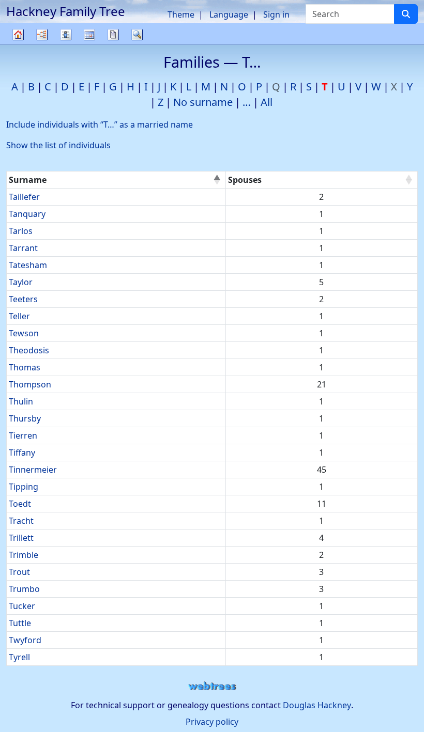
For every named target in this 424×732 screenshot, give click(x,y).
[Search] (406, 14)
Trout (19, 572)
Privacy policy (212, 721)
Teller (19, 316)
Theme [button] (181, 14)
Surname (28, 179)
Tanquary (27, 214)
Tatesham (28, 265)
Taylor (21, 282)
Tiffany (22, 452)
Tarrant (23, 248)
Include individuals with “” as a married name (99, 124)
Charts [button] (42, 34)
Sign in (276, 14)
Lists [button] (65, 34)
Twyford (25, 640)
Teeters (23, 299)
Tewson (24, 333)
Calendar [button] (89, 34)
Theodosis (29, 350)
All (266, 102)
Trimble (23, 554)
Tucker (22, 606)
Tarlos (21, 231)
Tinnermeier (33, 469)
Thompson (30, 384)
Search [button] (137, 34)
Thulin (21, 401)
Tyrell (19, 657)
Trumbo (24, 589)
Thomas (24, 367)
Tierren (23, 435)
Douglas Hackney (317, 705)
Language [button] (228, 14)
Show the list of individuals (58, 145)
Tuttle (20, 623)
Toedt (20, 503)
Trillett (21, 537)
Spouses (245, 179)
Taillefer (24, 197)
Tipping (23, 486)
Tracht (21, 520)
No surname (203, 102)
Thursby (25, 418)
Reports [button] (113, 34)
